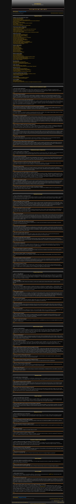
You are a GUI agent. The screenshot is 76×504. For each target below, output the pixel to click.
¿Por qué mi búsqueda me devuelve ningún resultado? (21, 69)
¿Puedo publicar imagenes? (17, 48)
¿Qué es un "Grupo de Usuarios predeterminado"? (20, 58)
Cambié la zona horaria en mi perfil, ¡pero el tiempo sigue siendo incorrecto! (24, 29)
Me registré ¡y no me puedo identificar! (19, 22)
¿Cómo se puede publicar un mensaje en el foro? (20, 34)
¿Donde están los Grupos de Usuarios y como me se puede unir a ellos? (24, 56)
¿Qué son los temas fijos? (17, 50)
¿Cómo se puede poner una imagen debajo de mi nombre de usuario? (23, 30)
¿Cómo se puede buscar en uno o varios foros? (20, 68)
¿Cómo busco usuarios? (16, 70)
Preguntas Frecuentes (22, 11)
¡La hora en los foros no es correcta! (18, 28)
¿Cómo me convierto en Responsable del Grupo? (20, 57)
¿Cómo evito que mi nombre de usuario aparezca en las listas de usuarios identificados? (26, 20)
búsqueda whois (42, 486)
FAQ (46, 9)
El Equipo (59, 498)
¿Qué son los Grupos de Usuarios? (18, 55)
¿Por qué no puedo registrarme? (18, 24)
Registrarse (30, 9)
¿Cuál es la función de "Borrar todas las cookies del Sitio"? (22, 25)
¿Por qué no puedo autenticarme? (18, 18)
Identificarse (36, 9)
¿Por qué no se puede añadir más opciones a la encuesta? (22, 37)
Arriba (14, 92)
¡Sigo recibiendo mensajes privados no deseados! (20, 62)
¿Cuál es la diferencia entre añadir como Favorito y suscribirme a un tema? (24, 73)
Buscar (43, 9)
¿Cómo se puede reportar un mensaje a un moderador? (21, 41)
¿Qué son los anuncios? (16, 49)
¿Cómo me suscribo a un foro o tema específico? (20, 74)
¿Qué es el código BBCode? (17, 45)
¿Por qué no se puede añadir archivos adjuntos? (20, 39)
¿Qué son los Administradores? (17, 54)
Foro (40, 9)
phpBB (16, 502)
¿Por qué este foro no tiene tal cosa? (18, 81)
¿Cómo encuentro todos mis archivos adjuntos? (20, 78)
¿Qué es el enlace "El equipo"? (17, 59)
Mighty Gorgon (62, 502)
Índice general (15, 11)
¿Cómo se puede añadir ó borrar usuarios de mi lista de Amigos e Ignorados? (24, 66)
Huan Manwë (39, 503)
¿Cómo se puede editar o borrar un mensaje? (20, 35)
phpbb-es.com (44, 503)
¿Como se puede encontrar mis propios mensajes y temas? (22, 71)
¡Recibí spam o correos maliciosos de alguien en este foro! (22, 63)
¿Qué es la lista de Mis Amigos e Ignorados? (19, 65)
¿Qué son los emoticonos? (17, 47)
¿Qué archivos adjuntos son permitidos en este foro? (21, 77)
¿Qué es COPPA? (15, 23)
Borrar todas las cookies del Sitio (54, 498)
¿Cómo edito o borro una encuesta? (18, 38)
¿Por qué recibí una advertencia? (18, 40)
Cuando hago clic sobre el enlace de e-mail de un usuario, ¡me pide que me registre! (26, 32)
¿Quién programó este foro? (17, 80)
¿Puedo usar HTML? (16, 46)
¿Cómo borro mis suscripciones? (18, 75)
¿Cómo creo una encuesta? (17, 36)
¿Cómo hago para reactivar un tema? (18, 43)
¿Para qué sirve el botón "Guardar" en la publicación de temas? (22, 42)
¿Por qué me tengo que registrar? (18, 19)
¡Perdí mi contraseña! (16, 21)
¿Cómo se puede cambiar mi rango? (18, 31)
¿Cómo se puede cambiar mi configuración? (19, 27)
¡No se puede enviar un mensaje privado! (19, 61)
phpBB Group (51, 474)
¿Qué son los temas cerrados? (17, 51)
